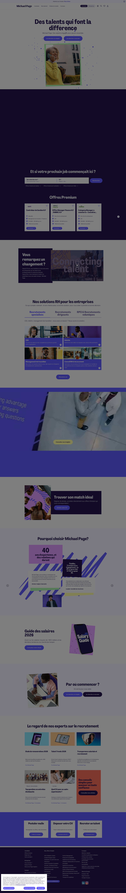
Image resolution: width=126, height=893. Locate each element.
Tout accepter (41, 888)
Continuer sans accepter (29, 888)
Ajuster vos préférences (9, 888)
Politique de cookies (21, 884)
